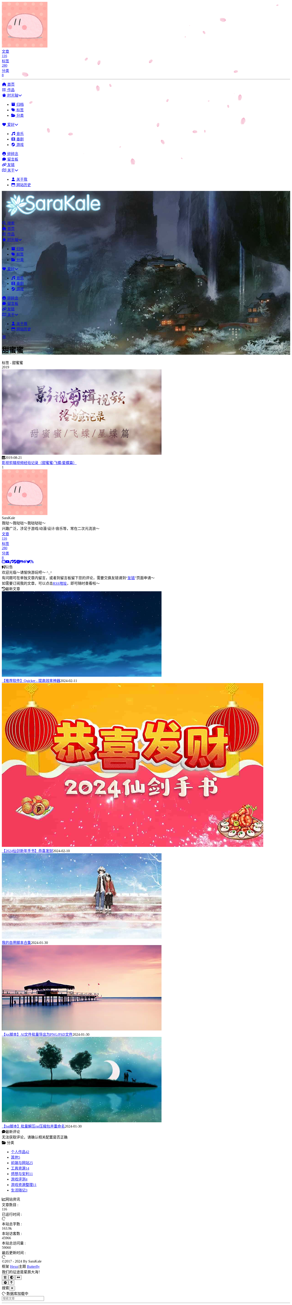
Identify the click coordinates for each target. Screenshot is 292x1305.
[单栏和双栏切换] (18, 1277)
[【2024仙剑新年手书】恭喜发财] (132, 846)
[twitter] (28, 562)
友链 (131, 578)
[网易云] (11, 562)
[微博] (25, 562)
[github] (21, 562)
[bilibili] (3, 562)
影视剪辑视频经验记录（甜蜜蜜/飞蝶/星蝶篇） (39, 463)
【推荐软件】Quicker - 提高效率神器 (31, 681)
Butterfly (33, 1266)
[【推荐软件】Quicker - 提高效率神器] (82, 675)
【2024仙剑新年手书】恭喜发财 (27, 851)
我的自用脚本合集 (16, 943)
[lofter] (18, 562)
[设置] (5, 1282)
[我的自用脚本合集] (82, 937)
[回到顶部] (11, 1282)
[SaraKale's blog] (55, 218)
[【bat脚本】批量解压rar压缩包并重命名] (82, 1121)
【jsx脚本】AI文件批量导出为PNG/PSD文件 (37, 1034)
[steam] (15, 562)
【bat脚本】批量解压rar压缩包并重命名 (33, 1126)
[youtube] (7, 562)
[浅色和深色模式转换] (11, 1277)
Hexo (14, 1266)
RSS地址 (60, 583)
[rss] (32, 562)
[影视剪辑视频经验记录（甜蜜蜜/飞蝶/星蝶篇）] (82, 453)
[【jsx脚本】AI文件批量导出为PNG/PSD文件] (82, 1029)
